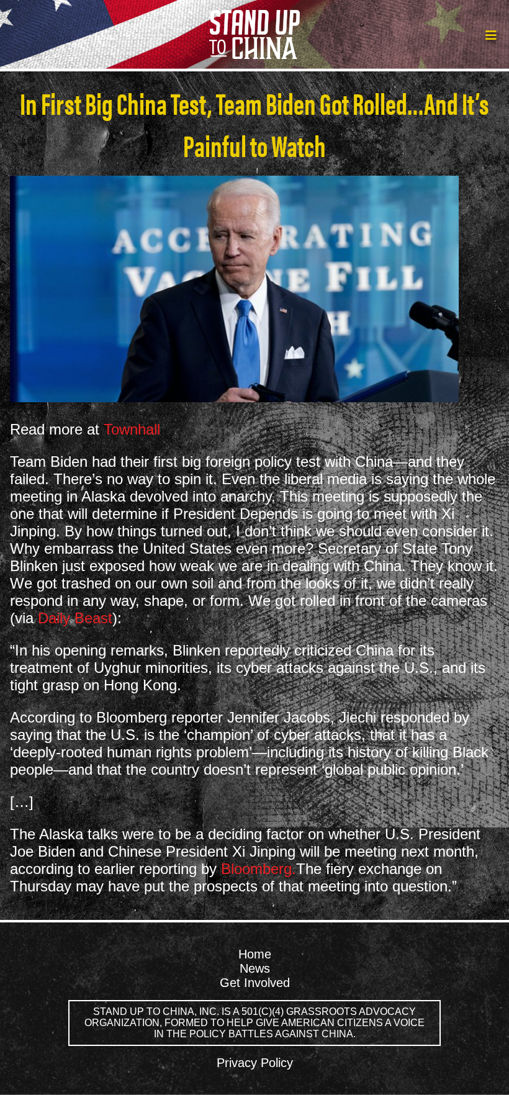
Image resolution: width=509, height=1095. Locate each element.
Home (254, 954)
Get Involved (255, 982)
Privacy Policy (255, 1063)
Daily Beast (75, 618)
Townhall (132, 429)
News (255, 968)
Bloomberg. (258, 868)
